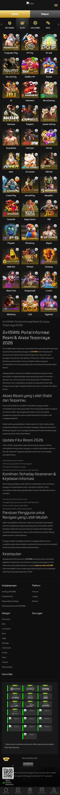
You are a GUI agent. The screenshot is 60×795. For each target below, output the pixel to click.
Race (48, 28)
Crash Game (6, 648)
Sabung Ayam (7, 667)
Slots (22, 28)
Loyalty (35, 596)
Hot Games (9, 28)
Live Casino (35, 28)
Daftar (15, 14)
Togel (4, 638)
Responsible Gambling (10, 601)
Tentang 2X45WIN (9, 592)
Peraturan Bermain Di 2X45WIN (13, 606)
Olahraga (5, 643)
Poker (4, 657)
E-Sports (5, 662)
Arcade (4, 652)
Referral (35, 601)
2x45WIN (34, 352)
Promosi (35, 592)
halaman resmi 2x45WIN (44, 565)
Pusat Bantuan (7, 596)
